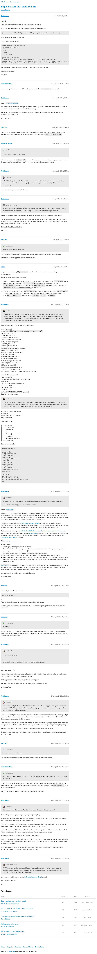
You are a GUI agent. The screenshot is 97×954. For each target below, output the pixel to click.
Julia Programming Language (10, 2)
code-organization (14, 903)
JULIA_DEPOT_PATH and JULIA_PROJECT (17, 909)
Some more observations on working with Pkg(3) (18, 916)
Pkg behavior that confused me (18, 6)
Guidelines (18, 947)
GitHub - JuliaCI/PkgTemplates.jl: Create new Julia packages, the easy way (43, 531)
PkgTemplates (32, 533)
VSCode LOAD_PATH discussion (12, 931)
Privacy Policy (39, 947)
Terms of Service (28, 947)
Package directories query (10, 924)
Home (3, 947)
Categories (10, 947)
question (11, 926)
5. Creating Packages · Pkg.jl (30, 523)
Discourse (12, 951)
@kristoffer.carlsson (12, 103)
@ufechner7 (10, 509)
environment (14, 911)
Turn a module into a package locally (14, 901)
